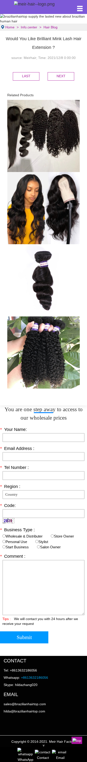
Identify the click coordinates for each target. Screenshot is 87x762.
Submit (24, 637)
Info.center (29, 27)
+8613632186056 (34, 677)
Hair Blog (51, 27)
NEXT (61, 76)
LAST (26, 76)
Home (9, 27)
